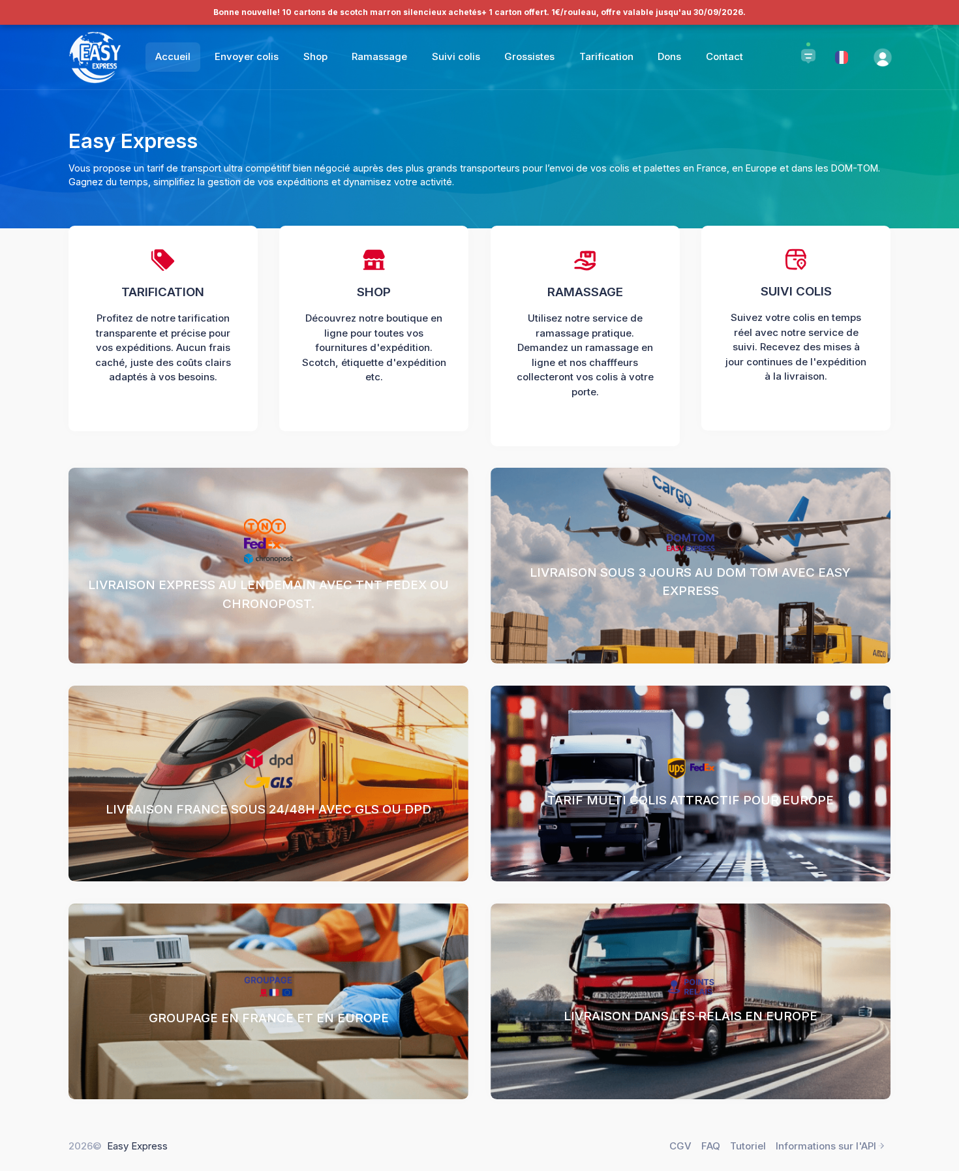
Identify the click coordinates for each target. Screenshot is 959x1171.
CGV (680, 1146)
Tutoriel (748, 1146)
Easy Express (137, 1146)
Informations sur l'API (826, 1146)
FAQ (710, 1146)
